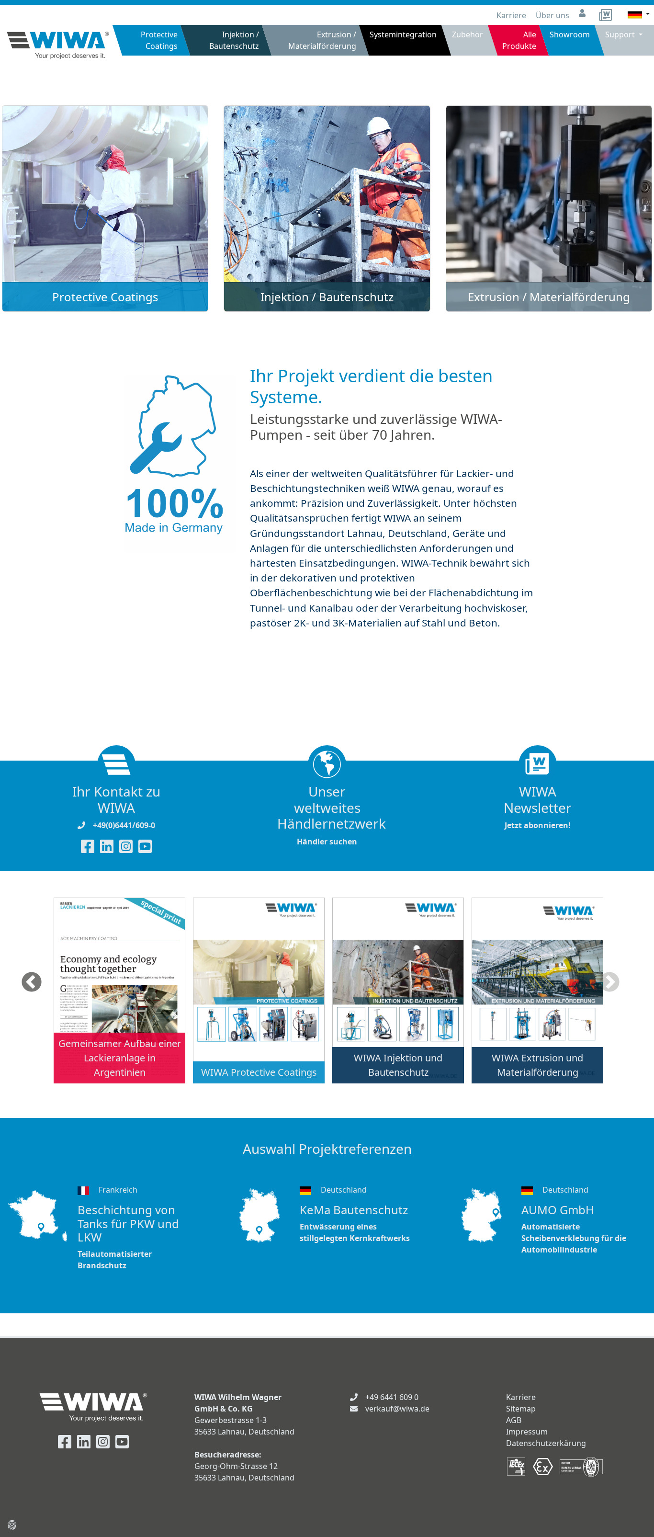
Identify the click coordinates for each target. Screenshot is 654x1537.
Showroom (570, 34)
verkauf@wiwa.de (397, 1408)
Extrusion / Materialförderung (322, 40)
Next (609, 983)
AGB (513, 1420)
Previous (32, 983)
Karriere (512, 15)
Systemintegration (403, 34)
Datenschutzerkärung (546, 1443)
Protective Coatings (159, 40)
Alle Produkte (519, 40)
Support (621, 34)
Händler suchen (327, 815)
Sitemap (521, 1408)
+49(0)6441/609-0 (124, 825)
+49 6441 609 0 (391, 1397)
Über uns (553, 15)
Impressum (527, 1431)
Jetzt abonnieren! (538, 807)
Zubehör (468, 34)
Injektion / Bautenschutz (234, 40)
